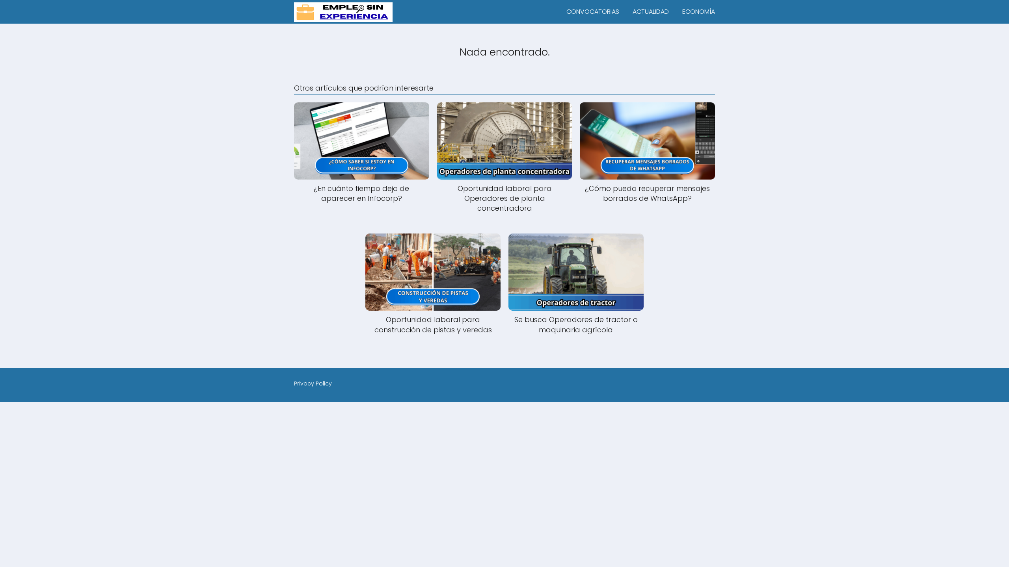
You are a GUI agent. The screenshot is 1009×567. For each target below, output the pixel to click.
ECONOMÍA (698, 11)
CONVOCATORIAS (592, 11)
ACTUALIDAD (651, 11)
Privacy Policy (313, 383)
